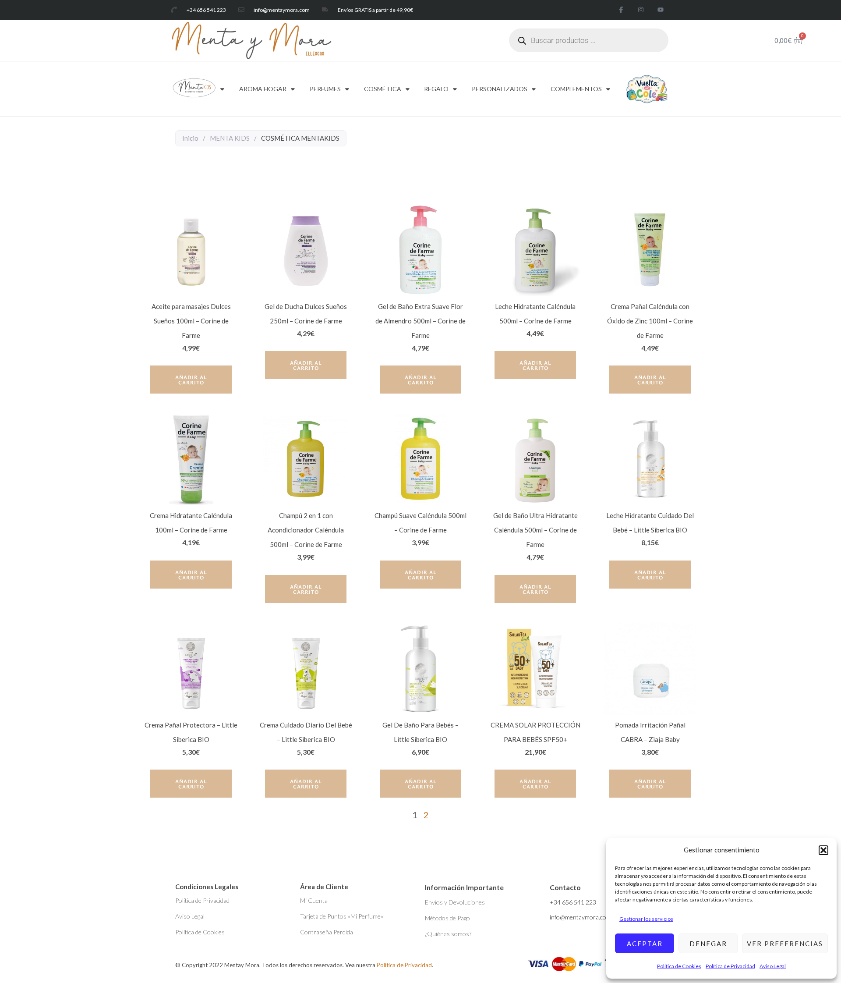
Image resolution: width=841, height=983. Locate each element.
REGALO (436, 88)
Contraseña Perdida (326, 932)
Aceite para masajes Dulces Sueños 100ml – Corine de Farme (191, 320)
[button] (823, 850)
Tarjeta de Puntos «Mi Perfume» (341, 916)
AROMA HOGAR (262, 88)
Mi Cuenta (314, 900)
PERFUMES (325, 88)
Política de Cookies (679, 966)
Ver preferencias (785, 944)
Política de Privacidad (730, 966)
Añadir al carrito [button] (191, 379)
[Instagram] (640, 10)
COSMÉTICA (382, 88)
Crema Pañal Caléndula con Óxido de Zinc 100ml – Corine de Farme (650, 320)
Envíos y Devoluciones (455, 902)
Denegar (708, 944)
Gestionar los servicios (646, 919)
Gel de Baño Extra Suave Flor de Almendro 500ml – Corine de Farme (420, 320)
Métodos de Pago (447, 918)
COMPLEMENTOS (576, 88)
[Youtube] (660, 10)
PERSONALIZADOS (499, 88)
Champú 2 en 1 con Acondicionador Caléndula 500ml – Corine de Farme (306, 529)
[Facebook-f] (621, 10)
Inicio (190, 138)
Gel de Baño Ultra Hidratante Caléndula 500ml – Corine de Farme (535, 529)
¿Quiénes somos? (448, 933)
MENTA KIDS (230, 138)
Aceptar (645, 944)
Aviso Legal (773, 966)
